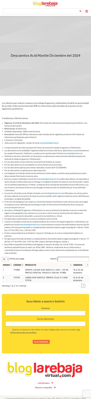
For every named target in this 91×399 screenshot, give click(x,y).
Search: (53, 258)
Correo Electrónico (45, 319)
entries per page (16, 258)
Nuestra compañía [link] (43, 387)
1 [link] (83, 286)
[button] (86, 11)
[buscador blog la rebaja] (80, 11)
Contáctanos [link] (44, 383)
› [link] (87, 286)
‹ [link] (79, 286)
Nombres (45, 308)
